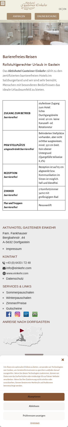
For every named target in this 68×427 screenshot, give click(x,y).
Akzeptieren (34, 396)
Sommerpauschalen (20, 292)
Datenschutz (15, 278)
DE (61, 9)
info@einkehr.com (18, 268)
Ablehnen (34, 406)
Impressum (35, 423)
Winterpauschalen (18, 298)
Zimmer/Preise (16, 303)
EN (64, 9)
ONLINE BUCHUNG (47, 16)
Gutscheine (14, 308)
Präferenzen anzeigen (34, 415)
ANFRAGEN (19, 16)
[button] (63, 359)
